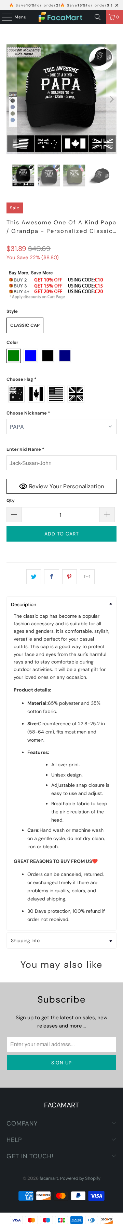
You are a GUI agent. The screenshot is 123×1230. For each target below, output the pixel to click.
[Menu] (3, 17)
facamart (49, 1178)
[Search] (97, 17)
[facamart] (61, 17)
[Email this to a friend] (87, 576)
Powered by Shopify (80, 1178)
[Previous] (11, 99)
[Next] (111, 99)
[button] (61, 379)
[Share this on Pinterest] (69, 576)
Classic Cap (25, 325)
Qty (10, 500)
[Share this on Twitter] (33, 576)
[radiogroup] (61, 394)
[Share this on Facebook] (51, 576)
